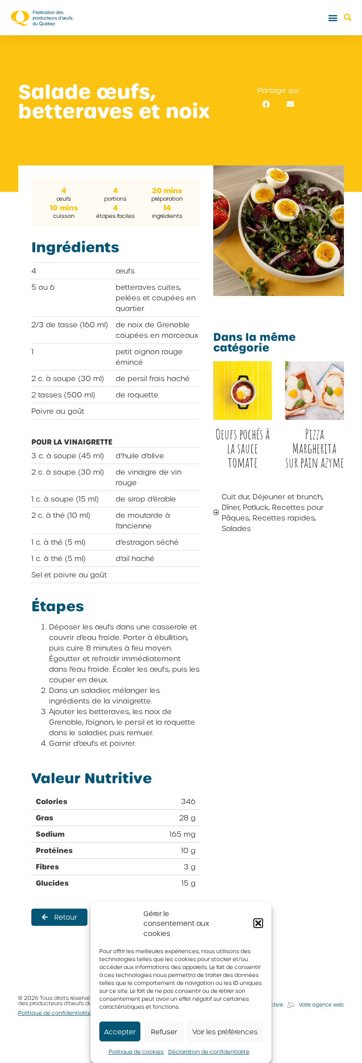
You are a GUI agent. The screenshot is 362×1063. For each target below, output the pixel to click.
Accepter (120, 1032)
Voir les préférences (225, 1032)
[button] (258, 923)
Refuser (164, 1032)
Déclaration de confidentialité (208, 1051)
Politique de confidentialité (54, 1013)
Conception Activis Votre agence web (291, 1004)
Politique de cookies (136, 1051)
